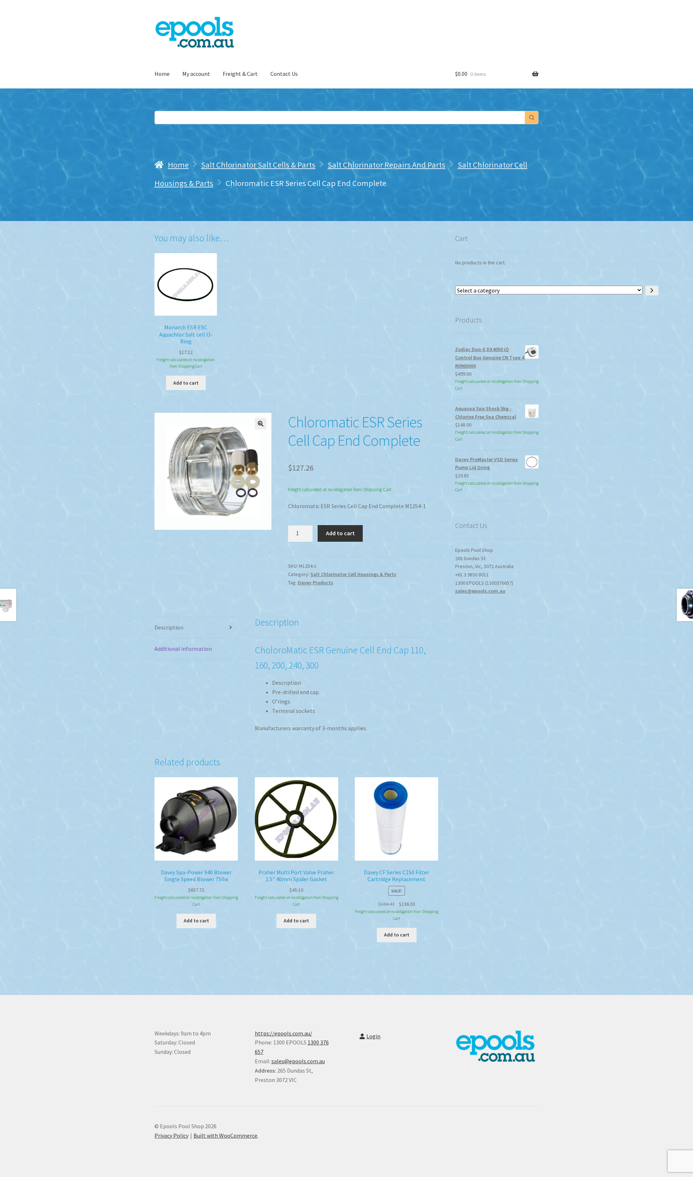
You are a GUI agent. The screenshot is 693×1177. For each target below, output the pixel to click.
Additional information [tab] (183, 648)
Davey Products (315, 582)
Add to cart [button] (186, 383)
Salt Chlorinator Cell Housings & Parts (353, 574)
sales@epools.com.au (480, 591)
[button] (260, 423)
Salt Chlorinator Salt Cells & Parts (258, 165)
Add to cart (340, 533)
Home (162, 73)
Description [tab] (168, 627)
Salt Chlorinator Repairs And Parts (386, 165)
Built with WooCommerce (225, 1135)
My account (196, 73)
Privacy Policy (171, 1135)
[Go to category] (651, 290)
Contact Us (284, 73)
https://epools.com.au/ (283, 1033)
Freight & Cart (240, 73)
